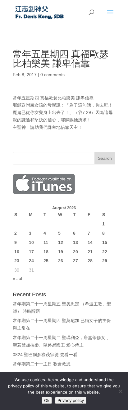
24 (31, 260)
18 (45, 251)
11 (45, 242)
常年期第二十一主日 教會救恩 (42, 363)
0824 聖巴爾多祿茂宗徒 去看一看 (45, 354)
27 (75, 260)
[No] (120, 391)
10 (31, 242)
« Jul (17, 278)
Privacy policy (70, 400)
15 (104, 242)
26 (60, 260)
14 (90, 242)
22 (104, 251)
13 (75, 242)
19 (60, 251)
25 (45, 260)
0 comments (52, 74)
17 (31, 251)
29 (104, 260)
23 (16, 260)
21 (90, 251)
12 (60, 242)
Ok (46, 400)
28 (90, 260)
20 (75, 251)
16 (16, 251)
